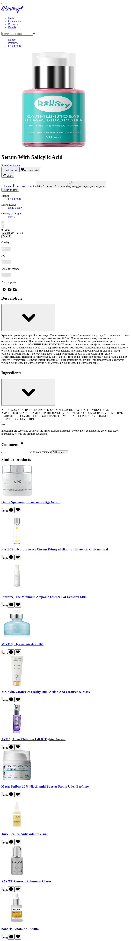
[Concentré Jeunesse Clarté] (16, 874)
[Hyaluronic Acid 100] (16, 637)
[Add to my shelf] (11, 510)
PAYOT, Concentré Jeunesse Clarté (26, 881)
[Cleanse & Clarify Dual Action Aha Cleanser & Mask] (16, 685)
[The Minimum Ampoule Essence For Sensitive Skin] (16, 590)
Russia (11, 216)
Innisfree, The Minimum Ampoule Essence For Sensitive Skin (44, 597)
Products (13, 24)
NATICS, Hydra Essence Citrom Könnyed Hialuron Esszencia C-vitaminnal (54, 549)
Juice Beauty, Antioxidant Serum (24, 834)
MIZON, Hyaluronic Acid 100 (22, 644)
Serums (16, 165)
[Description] (28, 317)
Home (11, 18)
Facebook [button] (19, 186)
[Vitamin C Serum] (16, 922)
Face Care (6, 165)
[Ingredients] (28, 392)
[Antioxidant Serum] (16, 827)
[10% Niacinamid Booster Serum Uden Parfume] (16, 780)
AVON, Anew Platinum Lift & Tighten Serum (33, 739)
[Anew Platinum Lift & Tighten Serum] (16, 732)
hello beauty (14, 45)
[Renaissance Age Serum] (16, 495)
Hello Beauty (15, 207)
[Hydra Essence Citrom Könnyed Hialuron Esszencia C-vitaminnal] (16, 542)
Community (14, 21)
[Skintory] (13, 12)
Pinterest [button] (8, 186)
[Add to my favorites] (17, 510)
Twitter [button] (32, 186)
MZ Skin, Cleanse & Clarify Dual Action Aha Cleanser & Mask (45, 692)
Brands (12, 27)
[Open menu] (2, 3)
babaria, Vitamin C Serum (20, 929)
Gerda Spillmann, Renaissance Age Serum (30, 502)
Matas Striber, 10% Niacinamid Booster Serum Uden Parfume (45, 786)
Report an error (10, 190)
